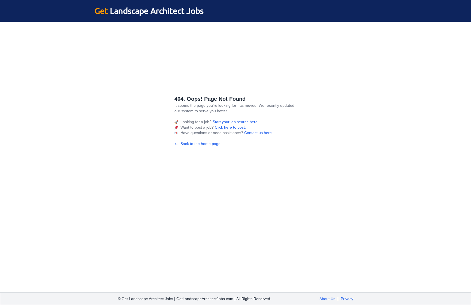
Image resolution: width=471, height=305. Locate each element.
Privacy (347, 299)
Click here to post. (230, 127)
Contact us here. (258, 133)
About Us (327, 299)
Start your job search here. (235, 122)
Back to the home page (200, 143)
